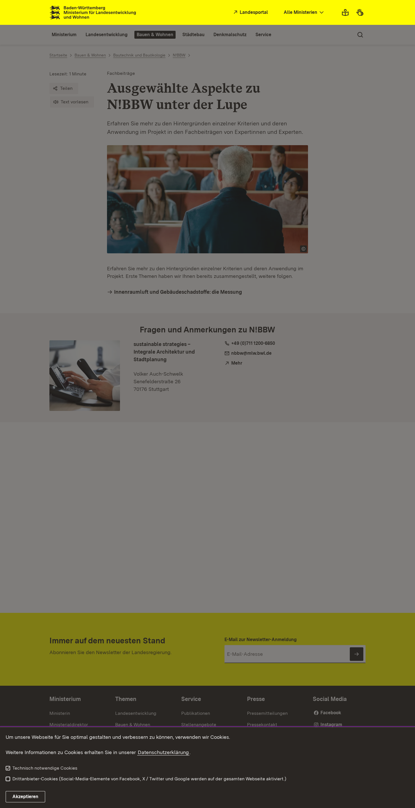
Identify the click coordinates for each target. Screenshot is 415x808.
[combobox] (304, 12)
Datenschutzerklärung (163, 752)
